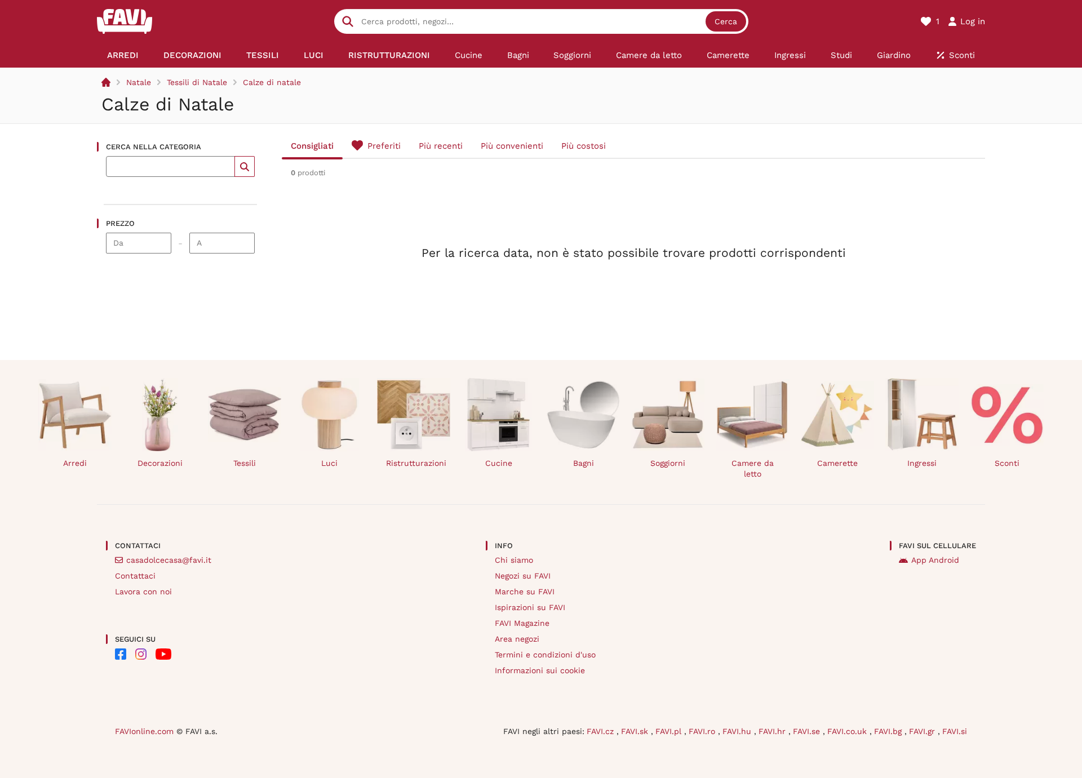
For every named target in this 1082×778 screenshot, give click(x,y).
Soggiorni (667, 463)
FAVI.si (954, 731)
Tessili (244, 463)
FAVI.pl (669, 731)
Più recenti (441, 146)
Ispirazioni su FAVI (530, 607)
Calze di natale (272, 82)
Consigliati (312, 146)
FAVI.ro (703, 731)
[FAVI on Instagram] (141, 654)
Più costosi (583, 146)
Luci (329, 463)
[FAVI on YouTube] (163, 654)
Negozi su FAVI (523, 575)
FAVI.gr (923, 731)
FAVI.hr (773, 731)
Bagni (583, 463)
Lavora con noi (143, 591)
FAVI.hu (738, 731)
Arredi (75, 463)
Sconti (1007, 463)
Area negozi (517, 638)
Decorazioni (160, 463)
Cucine (498, 463)
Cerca (726, 21)
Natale (138, 82)
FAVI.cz (602, 731)
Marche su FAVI (525, 591)
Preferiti (384, 146)
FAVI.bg (889, 731)
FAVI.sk (636, 731)
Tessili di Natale (197, 82)
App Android (935, 559)
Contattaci (135, 575)
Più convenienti (512, 146)
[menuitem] (123, 55)
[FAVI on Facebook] (120, 654)
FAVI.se (808, 731)
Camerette (837, 463)
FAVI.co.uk (848, 731)
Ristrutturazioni (416, 463)
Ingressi (922, 463)
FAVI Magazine (522, 623)
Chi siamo (514, 559)
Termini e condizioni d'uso (545, 654)
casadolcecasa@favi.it (168, 559)
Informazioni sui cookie (540, 670)
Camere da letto (752, 468)
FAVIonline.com (144, 731)
